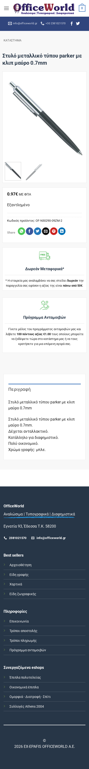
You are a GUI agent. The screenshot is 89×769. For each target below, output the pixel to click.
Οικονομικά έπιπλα (24, 687)
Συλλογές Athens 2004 (26, 707)
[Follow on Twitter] (78, 24)
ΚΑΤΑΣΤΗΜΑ (12, 40)
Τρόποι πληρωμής (23, 641)
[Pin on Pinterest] (53, 231)
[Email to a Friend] (45, 231)
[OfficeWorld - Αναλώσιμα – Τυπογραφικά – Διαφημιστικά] (44, 8)
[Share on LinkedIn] (62, 231)
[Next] (76, 119)
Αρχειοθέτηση (20, 565)
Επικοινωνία (19, 621)
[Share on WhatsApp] (21, 231)
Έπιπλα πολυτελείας (25, 678)
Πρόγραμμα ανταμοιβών (27, 650)
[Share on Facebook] (29, 231)
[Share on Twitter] (37, 231)
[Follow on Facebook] (72, 24)
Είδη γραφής (19, 575)
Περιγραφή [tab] (19, 389)
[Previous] (12, 119)
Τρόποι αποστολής (23, 631)
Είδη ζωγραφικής (22, 594)
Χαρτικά (15, 584)
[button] (6, 8)
